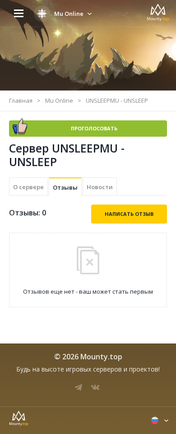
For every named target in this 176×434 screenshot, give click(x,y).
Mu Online (59, 100)
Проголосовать (94, 128)
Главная (20, 100)
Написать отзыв (129, 213)
